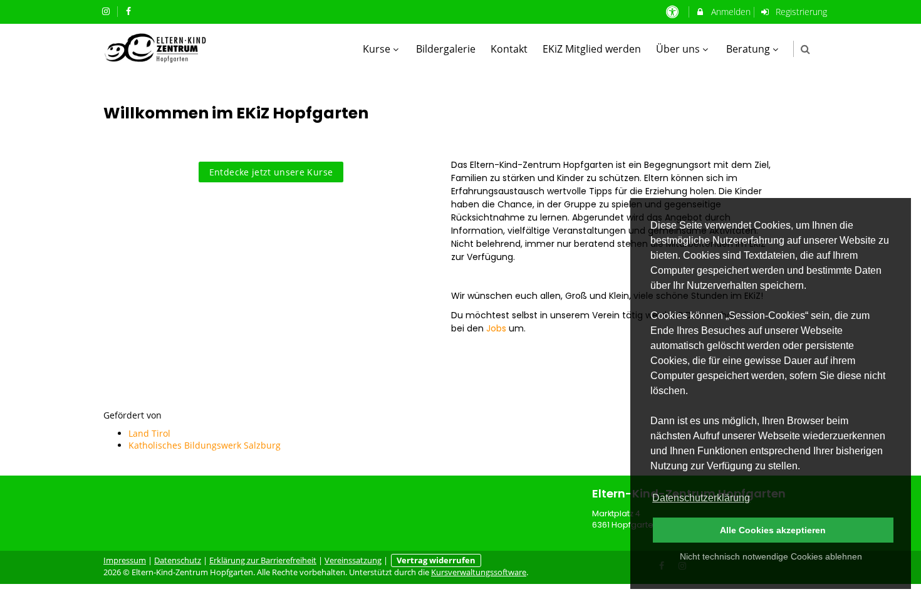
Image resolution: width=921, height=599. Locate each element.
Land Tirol (149, 433)
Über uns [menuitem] (678, 49)
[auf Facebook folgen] (130, 11)
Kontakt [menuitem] (509, 49)
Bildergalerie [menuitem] (446, 49)
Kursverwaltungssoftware (478, 572)
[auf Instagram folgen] (107, 11)
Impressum (124, 560)
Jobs (496, 328)
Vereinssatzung (353, 560)
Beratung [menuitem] (748, 49)
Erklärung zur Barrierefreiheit (262, 560)
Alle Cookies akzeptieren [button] (773, 530)
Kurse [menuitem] (376, 49)
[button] (805, 49)
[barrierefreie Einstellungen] (673, 12)
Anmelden (730, 12)
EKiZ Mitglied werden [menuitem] (592, 49)
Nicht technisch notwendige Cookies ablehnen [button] (771, 556)
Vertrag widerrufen (436, 560)
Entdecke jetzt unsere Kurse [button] (271, 172)
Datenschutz (177, 560)
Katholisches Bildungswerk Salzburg (204, 445)
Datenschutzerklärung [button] (701, 497)
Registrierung (800, 12)
